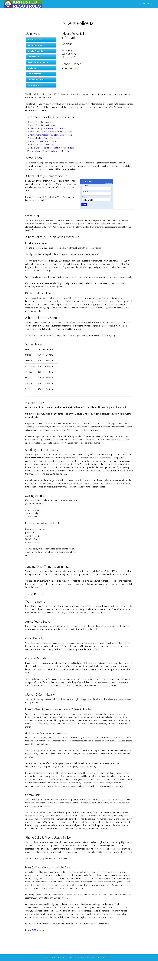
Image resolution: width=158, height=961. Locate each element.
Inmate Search (34, 40)
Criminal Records (36, 79)
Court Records (34, 74)
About (77, 957)
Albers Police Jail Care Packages (43, 141)
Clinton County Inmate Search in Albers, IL (47, 128)
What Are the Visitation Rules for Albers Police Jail (51, 132)
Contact (84, 957)
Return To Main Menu (34, 930)
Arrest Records (35, 45)
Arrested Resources (23, 4)
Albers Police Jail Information (42, 122)
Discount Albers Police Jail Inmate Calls (46, 138)
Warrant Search (35, 85)
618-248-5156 (73, 68)
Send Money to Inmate (38, 62)
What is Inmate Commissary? (42, 144)
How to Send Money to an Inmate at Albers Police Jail (52, 148)
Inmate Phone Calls (37, 51)
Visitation (32, 68)
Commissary (33, 57)
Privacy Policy (94, 957)
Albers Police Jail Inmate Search (43, 125)
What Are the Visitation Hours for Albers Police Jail (51, 135)
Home (72, 957)
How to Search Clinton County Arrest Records (49, 151)
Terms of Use (107, 957)
